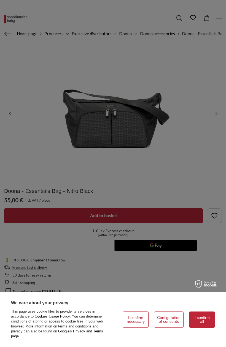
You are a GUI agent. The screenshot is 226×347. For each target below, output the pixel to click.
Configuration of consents (169, 319)
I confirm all (202, 319)
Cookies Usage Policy (52, 316)
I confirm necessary (136, 319)
